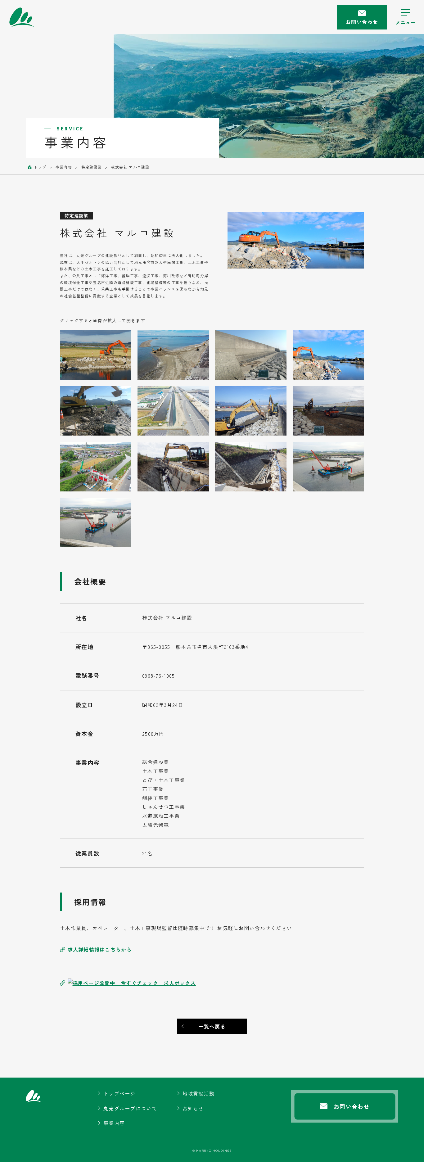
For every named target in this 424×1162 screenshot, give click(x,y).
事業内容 (114, 1122)
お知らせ (193, 1108)
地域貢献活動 (199, 1093)
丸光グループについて (130, 1108)
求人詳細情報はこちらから (100, 949)
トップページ (119, 1093)
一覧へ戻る (212, 1026)
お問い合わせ (362, 21)
